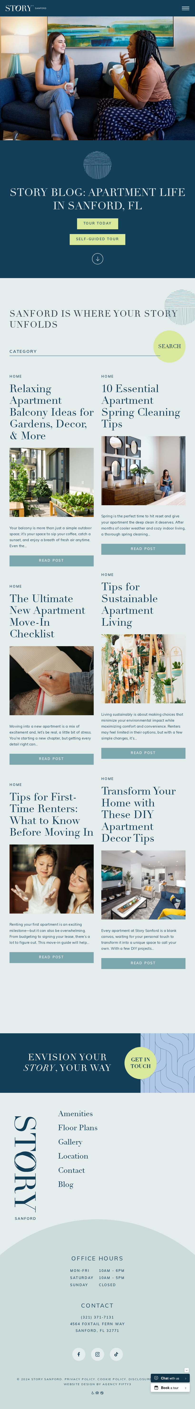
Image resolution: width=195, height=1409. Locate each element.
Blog (65, 1184)
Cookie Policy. (112, 1379)
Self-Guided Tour (97, 239)
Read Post (51, 561)
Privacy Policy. (80, 1379)
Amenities (75, 1114)
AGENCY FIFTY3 (116, 1384)
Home (16, 377)
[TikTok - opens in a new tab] (116, 1354)
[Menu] (185, 8)
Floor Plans (78, 1128)
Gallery (70, 1142)
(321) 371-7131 (97, 1317)
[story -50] (143, 918)
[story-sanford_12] (143, 702)
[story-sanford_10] (52, 912)
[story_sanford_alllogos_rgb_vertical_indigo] (25, 1228)
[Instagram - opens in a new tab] (97, 1354)
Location (73, 1156)
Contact (71, 1170)
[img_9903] (52, 714)
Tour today (97, 223)
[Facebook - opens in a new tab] (78, 1354)
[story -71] (143, 504)
